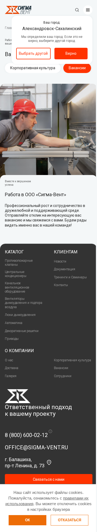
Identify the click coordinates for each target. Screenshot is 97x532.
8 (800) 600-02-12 (26, 435)
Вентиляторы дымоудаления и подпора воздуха (23, 303)
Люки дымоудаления (20, 315)
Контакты (61, 285)
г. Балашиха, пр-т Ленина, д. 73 (24, 462)
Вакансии (61, 368)
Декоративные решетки (22, 331)
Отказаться (69, 520)
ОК (27, 520)
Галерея (10, 376)
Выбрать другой (33, 53)
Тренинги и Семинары (70, 277)
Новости (60, 261)
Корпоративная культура (32, 68)
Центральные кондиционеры (15, 274)
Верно (71, 53)
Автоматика (13, 323)
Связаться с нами (48, 479)
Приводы (12, 339)
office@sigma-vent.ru (36, 447)
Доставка (11, 368)
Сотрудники (62, 376)
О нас (9, 360)
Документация (64, 269)
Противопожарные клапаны (19, 263)
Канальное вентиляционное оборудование (17, 287)
